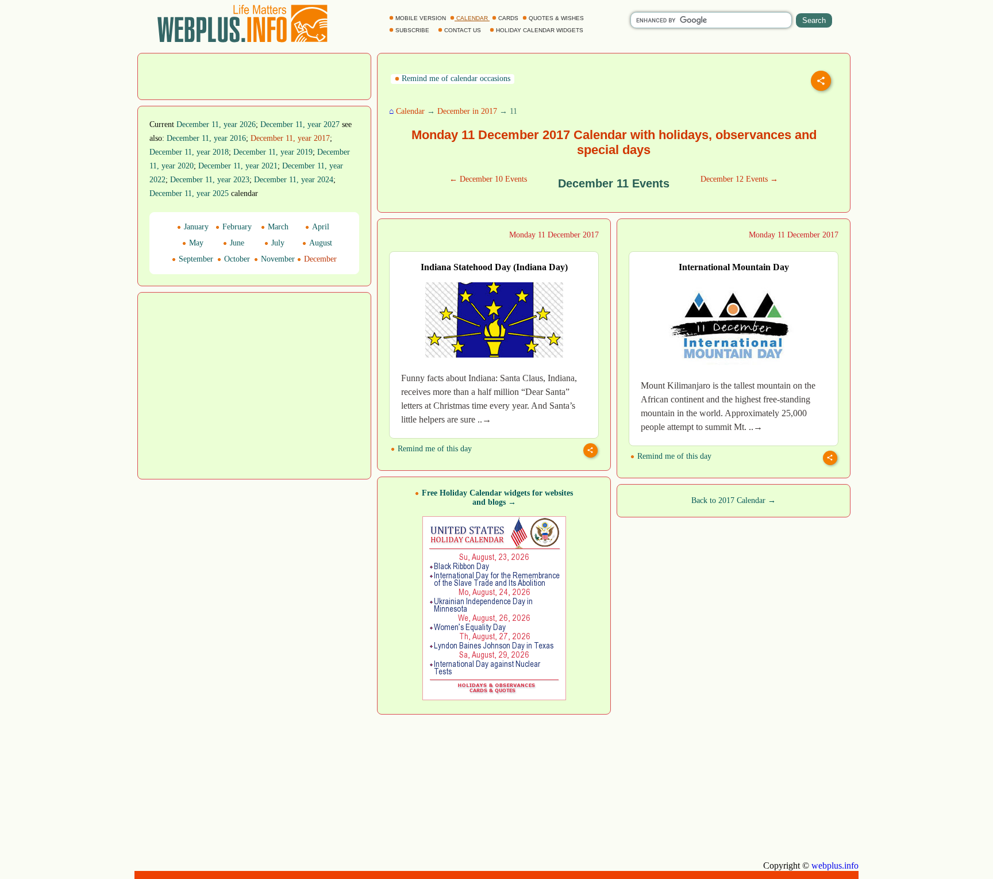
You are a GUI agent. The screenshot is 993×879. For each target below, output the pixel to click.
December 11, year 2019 (273, 152)
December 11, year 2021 (238, 166)
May (195, 243)
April (319, 226)
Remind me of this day (433, 448)
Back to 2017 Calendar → (733, 500)
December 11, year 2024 (293, 179)
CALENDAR (472, 18)
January (195, 226)
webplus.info (835, 865)
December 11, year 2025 (189, 193)
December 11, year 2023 (209, 179)
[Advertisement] (255, 75)
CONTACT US (462, 30)
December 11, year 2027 (300, 124)
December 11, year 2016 (206, 138)
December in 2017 (467, 111)
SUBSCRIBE (412, 30)
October (236, 259)
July (276, 243)
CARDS (508, 18)
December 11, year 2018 (189, 152)
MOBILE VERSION (421, 18)
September (194, 259)
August (319, 243)
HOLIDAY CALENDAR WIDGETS (539, 30)
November (277, 259)
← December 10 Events (488, 179)
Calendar (410, 111)
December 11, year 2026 (216, 124)
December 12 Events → (739, 179)
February (236, 226)
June (236, 243)
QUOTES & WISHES (556, 18)
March (276, 226)
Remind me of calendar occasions (454, 78)
